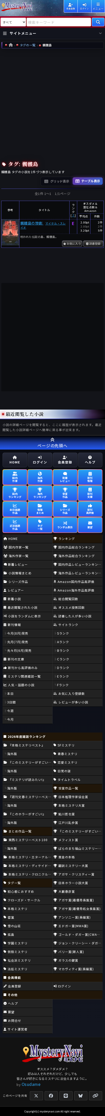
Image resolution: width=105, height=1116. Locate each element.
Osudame (31, 1084)
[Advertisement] (52, 103)
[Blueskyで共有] (80, 1095)
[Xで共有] (36, 1095)
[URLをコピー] (95, 1095)
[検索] (98, 22)
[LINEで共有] (66, 1095)
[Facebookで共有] (51, 1095)
